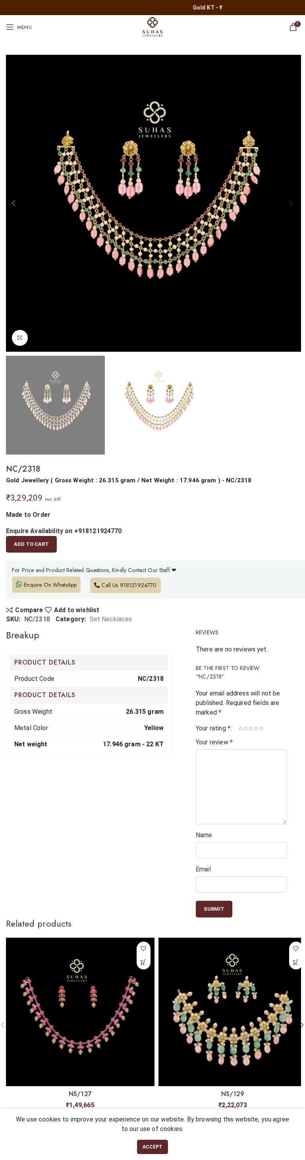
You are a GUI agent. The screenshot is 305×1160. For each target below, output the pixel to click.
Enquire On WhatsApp (49, 585)
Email (203, 869)
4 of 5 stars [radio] (256, 728)
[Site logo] (152, 26)
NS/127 (80, 1093)
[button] (144, 962)
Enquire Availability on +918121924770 (64, 531)
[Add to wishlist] (144, 949)
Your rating (213, 728)
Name (204, 835)
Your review (214, 742)
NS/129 (233, 1093)
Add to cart (31, 544)
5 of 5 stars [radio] (261, 728)
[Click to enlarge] (20, 338)
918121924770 (138, 585)
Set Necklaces (111, 619)
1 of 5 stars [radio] (240, 728)
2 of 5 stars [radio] (246, 728)
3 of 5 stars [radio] (251, 728)
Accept (153, 1147)
